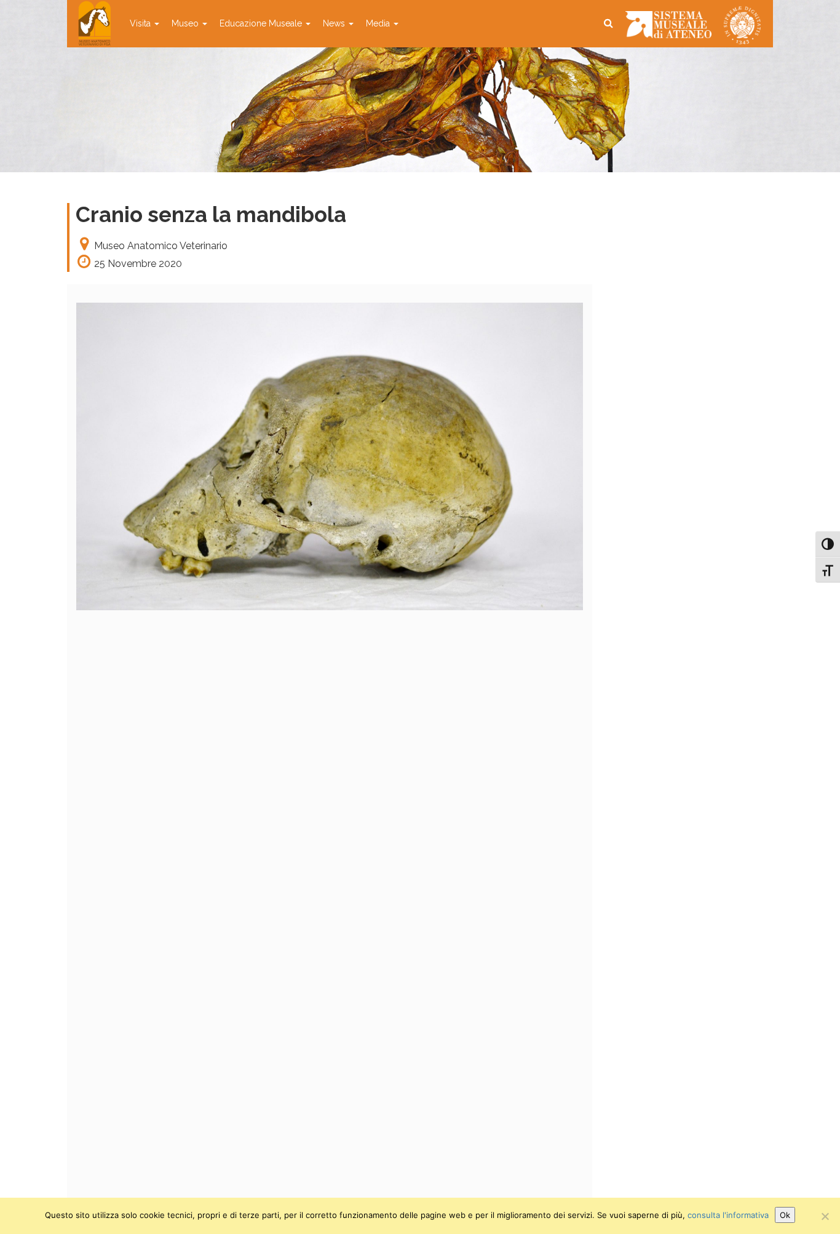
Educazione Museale (262, 23)
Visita (141, 23)
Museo (186, 23)
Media (379, 23)
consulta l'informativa (728, 1215)
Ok (785, 1215)
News (335, 23)
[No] (824, 1216)
